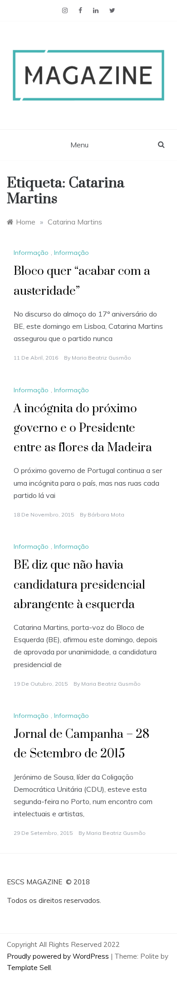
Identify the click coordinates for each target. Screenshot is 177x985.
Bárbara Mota (106, 514)
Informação (31, 253)
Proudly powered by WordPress (59, 956)
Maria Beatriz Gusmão (101, 357)
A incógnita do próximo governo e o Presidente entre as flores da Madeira (83, 428)
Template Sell (29, 967)
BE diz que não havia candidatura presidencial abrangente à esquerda (79, 585)
